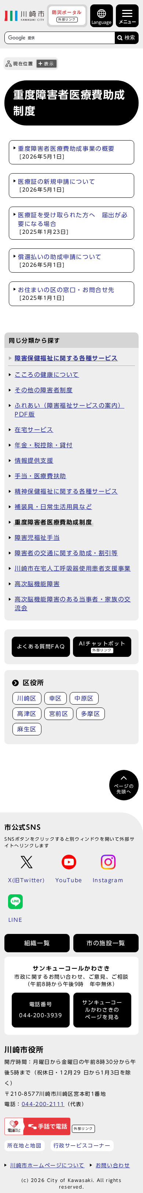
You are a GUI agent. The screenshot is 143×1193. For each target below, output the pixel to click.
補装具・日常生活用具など (53, 507)
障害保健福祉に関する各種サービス (66, 358)
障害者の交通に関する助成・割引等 (66, 553)
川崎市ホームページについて (47, 1165)
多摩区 (90, 714)
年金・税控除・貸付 (44, 445)
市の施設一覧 (106, 943)
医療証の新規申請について (56, 185)
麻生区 (27, 729)
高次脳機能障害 (37, 584)
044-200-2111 (43, 1104)
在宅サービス (34, 430)
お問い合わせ (113, 1165)
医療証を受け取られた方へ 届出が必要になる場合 (73, 223)
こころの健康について (47, 375)
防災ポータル (67, 15)
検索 (130, 37)
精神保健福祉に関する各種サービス (66, 491)
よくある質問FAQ (41, 646)
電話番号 (40, 1010)
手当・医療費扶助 (40, 476)
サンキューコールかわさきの (102, 1010)
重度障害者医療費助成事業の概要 (66, 152)
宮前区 (59, 714)
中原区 (84, 698)
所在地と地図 (24, 1145)
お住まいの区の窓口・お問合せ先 (66, 294)
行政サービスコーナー (82, 1145)
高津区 (27, 714)
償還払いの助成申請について (60, 261)
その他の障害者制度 (44, 390)
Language (101, 22)
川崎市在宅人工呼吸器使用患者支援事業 (73, 568)
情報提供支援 (34, 460)
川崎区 (27, 698)
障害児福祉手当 (37, 538)
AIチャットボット (102, 646)
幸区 (55, 698)
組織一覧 (37, 943)
